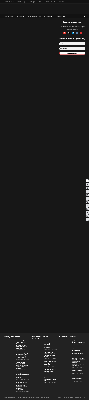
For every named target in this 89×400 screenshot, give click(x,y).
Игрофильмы (48, 16)
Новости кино (9, 2)
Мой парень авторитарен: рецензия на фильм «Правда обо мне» (78, 351)
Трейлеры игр (60, 16)
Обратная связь (68, 397)
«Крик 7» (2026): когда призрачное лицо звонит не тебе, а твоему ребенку (22, 355)
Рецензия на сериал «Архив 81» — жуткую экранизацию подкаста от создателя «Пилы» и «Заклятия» (78, 361)
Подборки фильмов (35, 2)
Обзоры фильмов (50, 2)
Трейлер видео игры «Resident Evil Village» (78, 341)
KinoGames (14, 397)
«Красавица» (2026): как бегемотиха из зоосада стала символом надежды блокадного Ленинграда (22, 386)
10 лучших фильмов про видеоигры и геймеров (50, 363)
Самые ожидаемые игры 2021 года (50, 370)
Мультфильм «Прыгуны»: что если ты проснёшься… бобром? (22, 375)
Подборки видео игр (34, 16)
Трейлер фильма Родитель (77, 371)
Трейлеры (61, 2)
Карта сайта (78, 397)
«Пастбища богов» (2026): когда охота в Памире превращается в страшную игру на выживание (22, 344)
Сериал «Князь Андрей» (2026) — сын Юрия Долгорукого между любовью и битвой (22, 365)
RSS (84, 397)
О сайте (60, 397)
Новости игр (9, 16)
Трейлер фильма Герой (77, 379)
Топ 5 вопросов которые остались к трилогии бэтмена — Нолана (50, 354)
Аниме (70, 2)
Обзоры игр (20, 16)
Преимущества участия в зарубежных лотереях (48, 345)
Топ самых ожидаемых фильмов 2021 (50, 379)
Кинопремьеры (21, 2)
